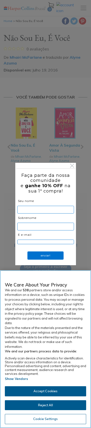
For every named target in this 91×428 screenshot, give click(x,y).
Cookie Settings (45, 419)
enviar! (45, 255)
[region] (45, 349)
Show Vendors (16, 379)
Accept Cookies (45, 391)
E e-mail (25, 234)
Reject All (45, 405)
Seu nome (26, 201)
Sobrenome (27, 218)
